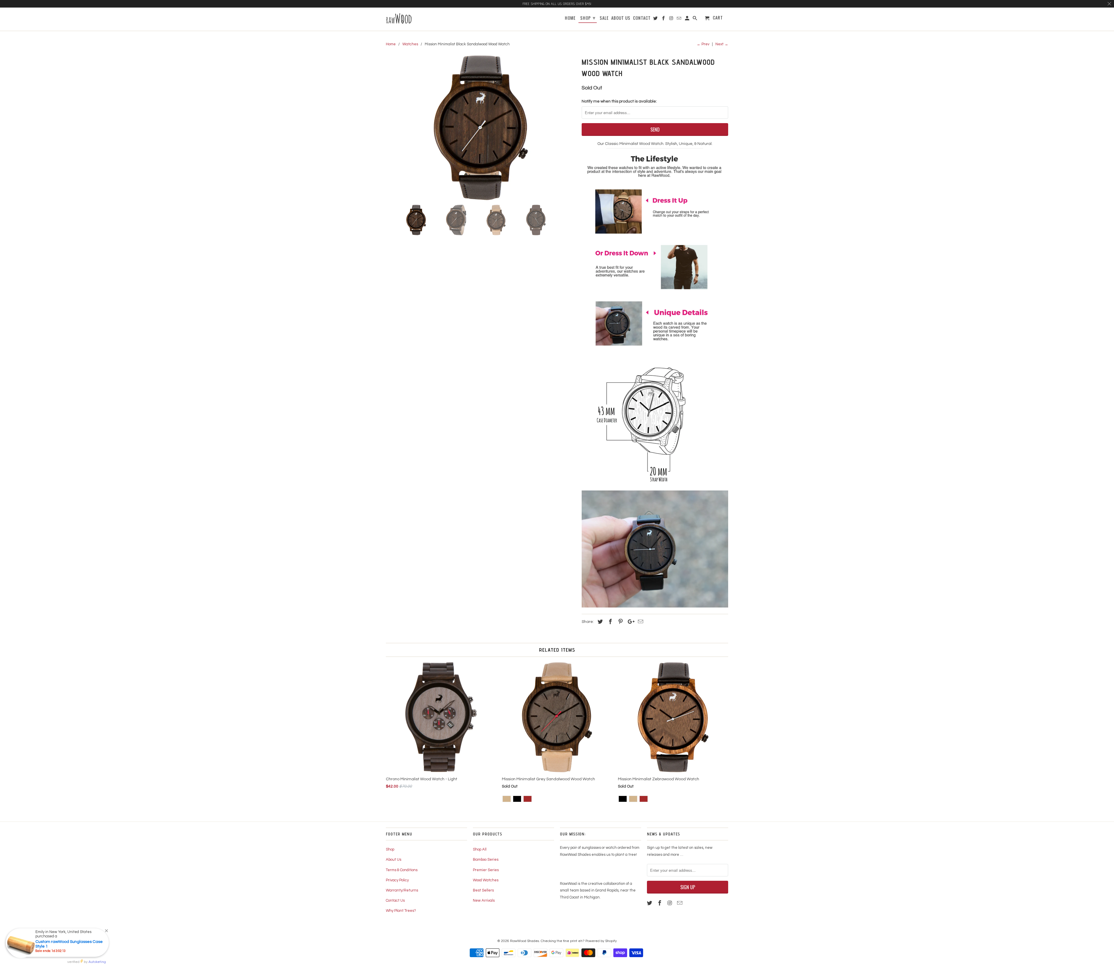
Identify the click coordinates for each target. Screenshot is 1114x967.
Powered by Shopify (601, 941)
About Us (393, 860)
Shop (390, 849)
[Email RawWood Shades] (680, 903)
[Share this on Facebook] (609, 622)
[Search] (695, 19)
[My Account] (687, 19)
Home (570, 18)
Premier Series (486, 870)
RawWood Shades (524, 941)
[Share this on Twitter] (599, 622)
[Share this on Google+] (629, 622)
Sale (604, 18)
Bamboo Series (485, 860)
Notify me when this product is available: (619, 101)
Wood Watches (485, 880)
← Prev (703, 44)
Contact (642, 18)
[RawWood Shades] (414, 19)
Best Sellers (483, 890)
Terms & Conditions (401, 870)
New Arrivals (484, 900)
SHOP (588, 17)
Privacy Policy (397, 880)
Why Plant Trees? (401, 911)
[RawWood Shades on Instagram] (670, 903)
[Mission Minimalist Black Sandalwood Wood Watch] (481, 127)
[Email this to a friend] (639, 622)
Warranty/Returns (402, 890)
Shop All (480, 849)
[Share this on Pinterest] (619, 622)
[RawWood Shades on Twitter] (650, 903)
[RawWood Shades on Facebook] (660, 903)
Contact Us (395, 900)
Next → (721, 44)
